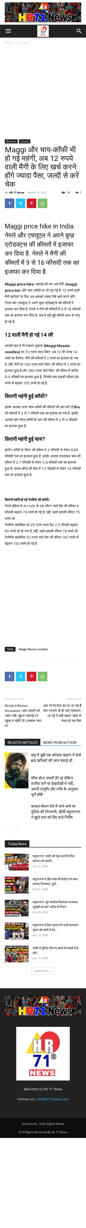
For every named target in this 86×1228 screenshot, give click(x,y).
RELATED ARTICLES (23, 743)
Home (9, 42)
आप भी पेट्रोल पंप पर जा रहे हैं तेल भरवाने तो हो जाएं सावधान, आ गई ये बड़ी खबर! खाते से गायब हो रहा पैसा (62, 713)
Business (23, 42)
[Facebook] (9, 203)
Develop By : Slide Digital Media (43, 1124)
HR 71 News (16, 192)
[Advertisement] (43, 93)
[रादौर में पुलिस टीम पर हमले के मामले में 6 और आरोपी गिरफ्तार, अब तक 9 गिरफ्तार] (17, 954)
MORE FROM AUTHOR (59, 743)
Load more (41, 971)
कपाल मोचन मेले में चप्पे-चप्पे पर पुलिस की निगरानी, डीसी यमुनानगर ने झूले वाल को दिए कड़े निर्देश (55, 812)
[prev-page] (8, 830)
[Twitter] (20, 203)
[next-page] (15, 830)
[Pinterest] (31, 203)
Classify (24, 141)
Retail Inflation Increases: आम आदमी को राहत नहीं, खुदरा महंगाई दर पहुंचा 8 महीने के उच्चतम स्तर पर (23, 716)
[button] (8, 31)
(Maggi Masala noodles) (33, 649)
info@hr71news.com (52, 1099)
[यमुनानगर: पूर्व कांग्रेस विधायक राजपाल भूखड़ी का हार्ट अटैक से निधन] (17, 908)
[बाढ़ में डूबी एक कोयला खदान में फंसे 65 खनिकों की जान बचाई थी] (17, 770)
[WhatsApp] (42, 203)
